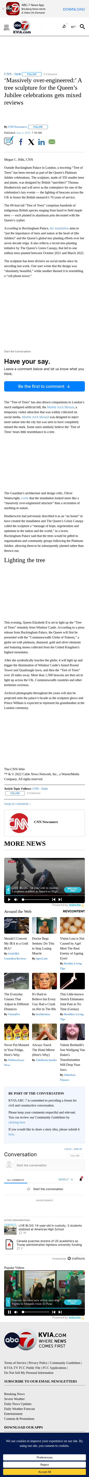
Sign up (78, 1149)
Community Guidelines (65, 1363)
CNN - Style (40, 788)
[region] (44, 1205)
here (11, 1134)
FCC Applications (54, 1368)
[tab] (15, 1179)
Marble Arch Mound (60, 407)
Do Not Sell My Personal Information (28, 1372)
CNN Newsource (17, 126)
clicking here (16, 1122)
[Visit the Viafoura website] (76, 1258)
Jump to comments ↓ (17, 804)
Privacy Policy (38, 1363)
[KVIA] (27, 26)
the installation (59, 228)
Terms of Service (15, 1363)
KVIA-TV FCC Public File (22, 1368)
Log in (67, 1149)
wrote (25, 498)
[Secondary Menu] (9, 26)
